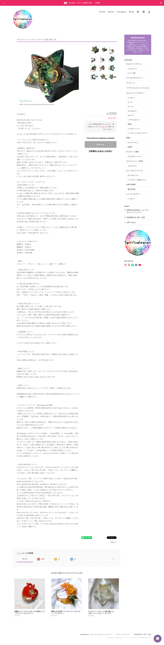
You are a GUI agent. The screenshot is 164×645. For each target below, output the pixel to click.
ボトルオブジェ (133, 175)
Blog (131, 12)
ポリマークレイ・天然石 (134, 161)
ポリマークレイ (133, 142)
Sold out (101, 144)
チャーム (131, 106)
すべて (24, 559)
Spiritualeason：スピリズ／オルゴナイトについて (138, 211)
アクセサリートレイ (134, 156)
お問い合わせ (131, 222)
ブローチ (131, 115)
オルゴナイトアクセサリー (135, 93)
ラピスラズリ (132, 166)
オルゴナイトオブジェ (134, 64)
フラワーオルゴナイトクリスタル (137, 88)
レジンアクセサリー (133, 194)
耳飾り (130, 124)
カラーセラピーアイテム (134, 170)
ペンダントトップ (134, 128)
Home (102, 12)
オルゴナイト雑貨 (132, 151)
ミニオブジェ (132, 69)
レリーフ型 (131, 73)
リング (130, 102)
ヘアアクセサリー (134, 120)
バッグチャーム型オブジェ (137, 180)
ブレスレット (130, 83)
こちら (102, 126)
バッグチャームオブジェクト (138, 133)
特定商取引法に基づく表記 (136, 217)
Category (121, 12)
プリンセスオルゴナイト (134, 78)
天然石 (130, 147)
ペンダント (131, 98)
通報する (113, 542)
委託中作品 (131, 189)
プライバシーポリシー (123, 634)
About (111, 12)
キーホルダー (132, 111)
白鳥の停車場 (130, 184)
